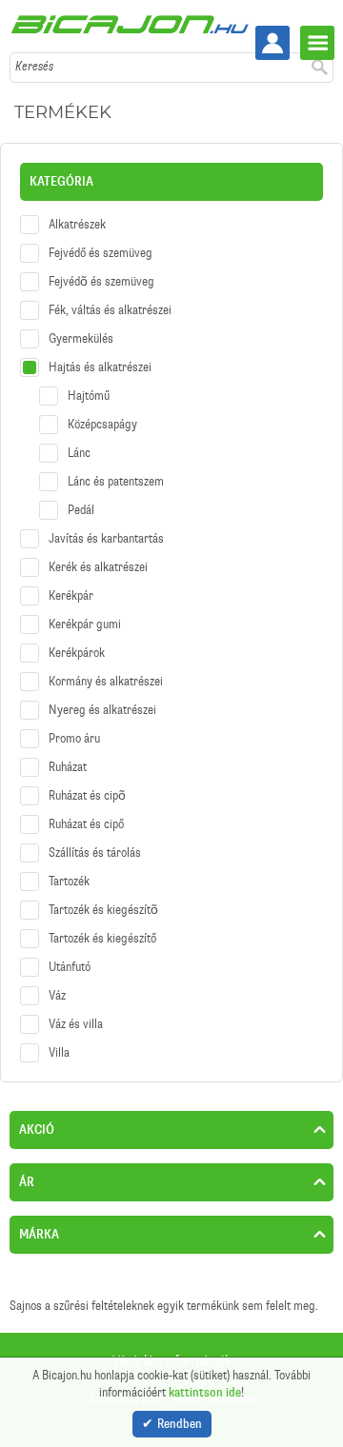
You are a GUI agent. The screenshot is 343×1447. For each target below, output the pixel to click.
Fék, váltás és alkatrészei (110, 310)
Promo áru (74, 738)
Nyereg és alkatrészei (102, 710)
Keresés (34, 66)
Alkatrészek (77, 224)
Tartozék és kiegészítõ (103, 910)
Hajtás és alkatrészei (100, 367)
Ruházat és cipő (86, 824)
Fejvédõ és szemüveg (101, 281)
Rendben (179, 1424)
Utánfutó (70, 967)
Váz (57, 995)
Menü (317, 43)
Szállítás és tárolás (95, 852)
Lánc (79, 453)
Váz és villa (76, 1024)
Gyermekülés (81, 338)
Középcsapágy (102, 424)
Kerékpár (71, 595)
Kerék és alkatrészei (98, 567)
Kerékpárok (77, 652)
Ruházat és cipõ (87, 795)
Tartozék (69, 881)
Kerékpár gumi (85, 624)
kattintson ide (205, 1392)
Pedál (81, 510)
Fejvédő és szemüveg (100, 253)
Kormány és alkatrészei (106, 681)
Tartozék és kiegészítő (102, 938)
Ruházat (68, 767)
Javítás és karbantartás (106, 538)
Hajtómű (89, 395)
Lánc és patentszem (116, 481)
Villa (59, 1052)
